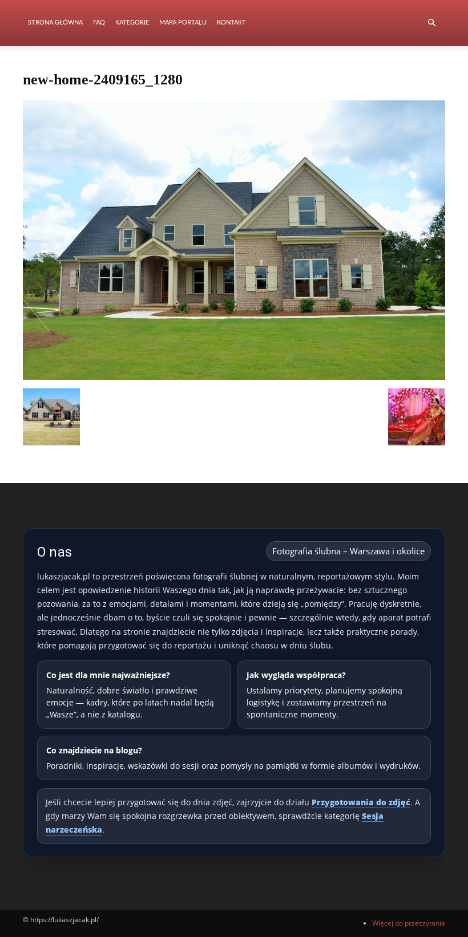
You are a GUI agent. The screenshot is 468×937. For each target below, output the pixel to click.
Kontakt (231, 22)
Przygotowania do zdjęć (361, 802)
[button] (431, 23)
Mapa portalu (183, 22)
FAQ (99, 22)
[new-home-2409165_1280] (234, 377)
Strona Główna (55, 22)
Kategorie (132, 22)
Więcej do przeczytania (408, 923)
